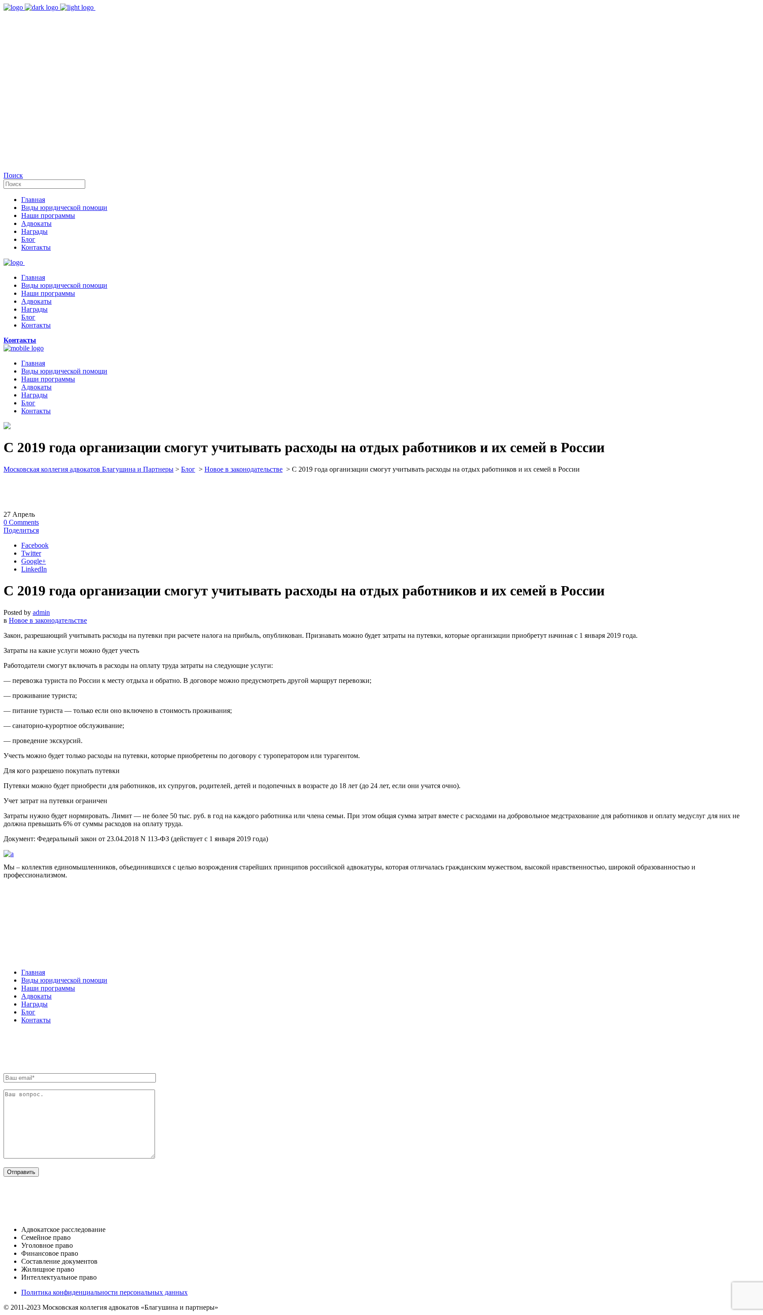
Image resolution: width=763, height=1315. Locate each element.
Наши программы (48, 988)
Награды (34, 1004)
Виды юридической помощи (64, 980)
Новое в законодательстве (243, 469)
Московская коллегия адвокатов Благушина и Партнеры (89, 469)
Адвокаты (36, 996)
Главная (33, 972)
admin (41, 612)
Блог (188, 469)
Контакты (36, 1020)
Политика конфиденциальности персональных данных (104, 1292)
